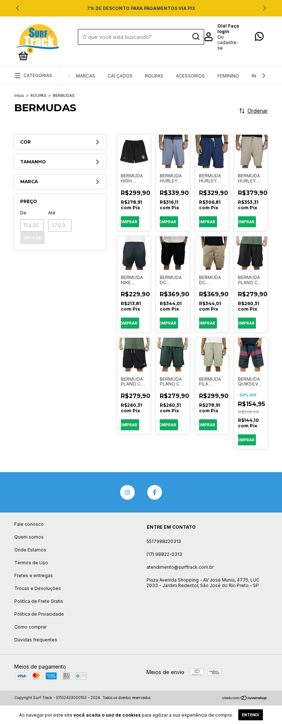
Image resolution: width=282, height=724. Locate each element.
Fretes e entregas (33, 575)
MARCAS (85, 76)
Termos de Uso (31, 562)
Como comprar (30, 627)
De (23, 213)
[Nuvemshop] (245, 698)
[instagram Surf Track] (127, 492)
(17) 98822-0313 (164, 554)
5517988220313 (164, 541)
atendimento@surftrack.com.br (180, 567)
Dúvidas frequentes (35, 639)
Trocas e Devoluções (37, 588)
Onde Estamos (30, 550)
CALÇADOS (120, 76)
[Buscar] (195, 36)
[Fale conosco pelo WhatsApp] (259, 38)
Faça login (228, 28)
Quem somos (29, 537)
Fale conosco (29, 524)
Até (51, 213)
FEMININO (228, 76)
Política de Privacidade (39, 614)
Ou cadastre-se (228, 42)
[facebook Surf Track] (154, 492)
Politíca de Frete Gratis (38, 601)
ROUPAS (154, 76)
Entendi (250, 715)
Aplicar (32, 238)
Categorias (38, 75)
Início (19, 95)
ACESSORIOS (190, 76)
